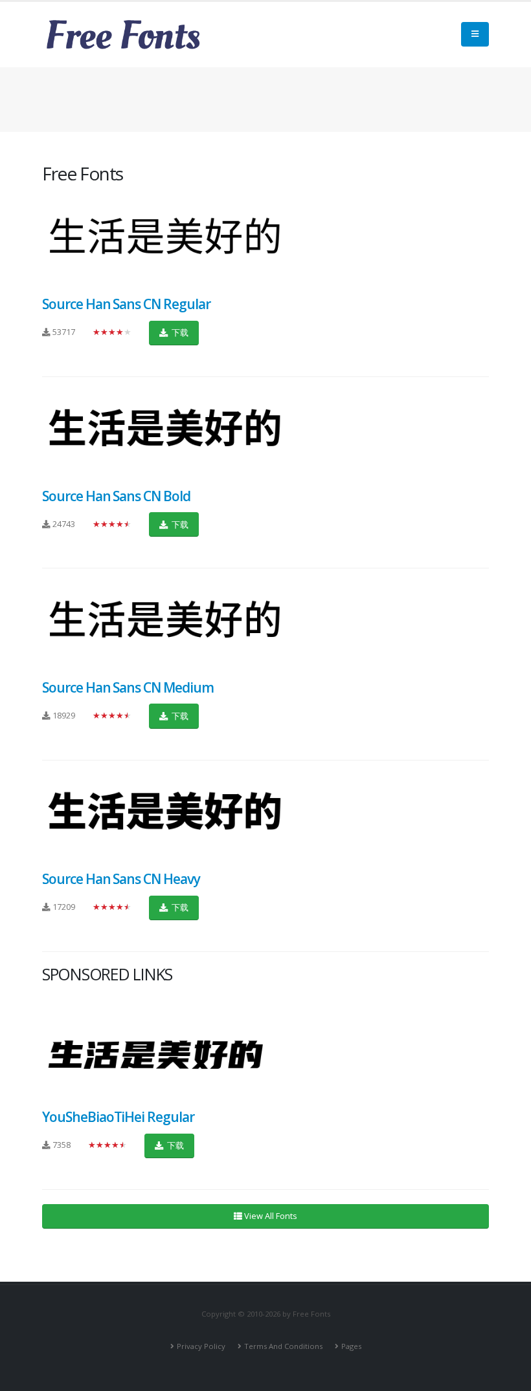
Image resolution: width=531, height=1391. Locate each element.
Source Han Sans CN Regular (126, 304)
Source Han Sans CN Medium (128, 687)
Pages (351, 1346)
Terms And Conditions (283, 1346)
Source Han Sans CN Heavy (121, 879)
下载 (179, 332)
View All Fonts (269, 1216)
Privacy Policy (201, 1346)
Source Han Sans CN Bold (116, 496)
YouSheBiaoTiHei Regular (118, 1117)
